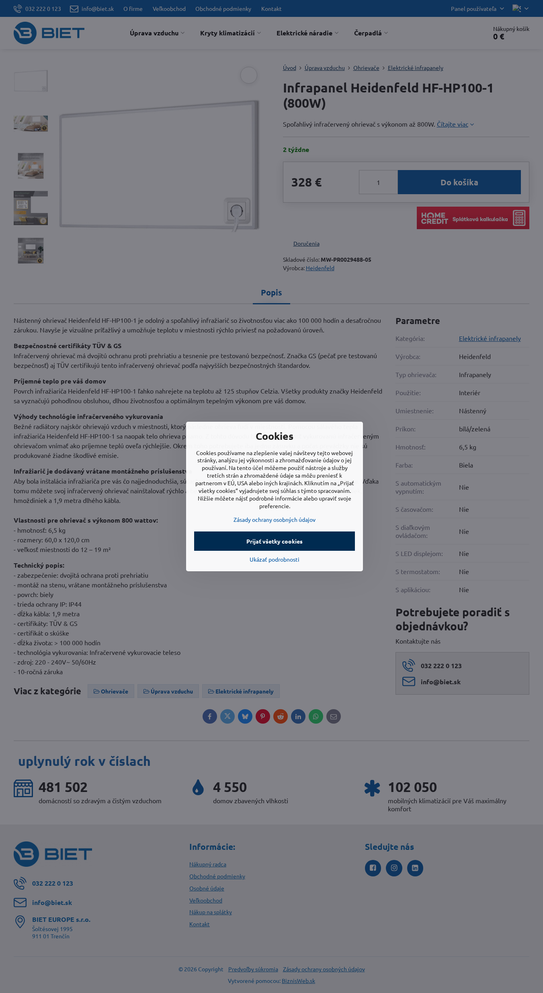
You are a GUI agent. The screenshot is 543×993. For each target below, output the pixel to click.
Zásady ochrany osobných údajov (275, 519)
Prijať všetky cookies (274, 541)
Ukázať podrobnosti (274, 559)
